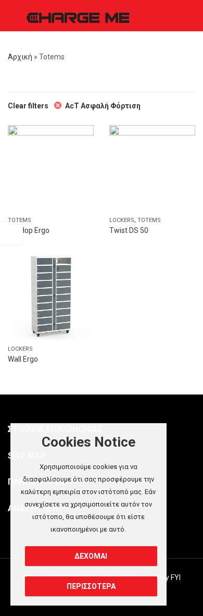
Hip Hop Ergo (28, 230)
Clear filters (28, 106)
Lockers (121, 220)
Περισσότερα (91, 586)
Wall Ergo (23, 359)
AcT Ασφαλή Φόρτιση (103, 106)
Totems (19, 220)
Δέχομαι (90, 556)
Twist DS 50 (128, 230)
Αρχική (20, 57)
